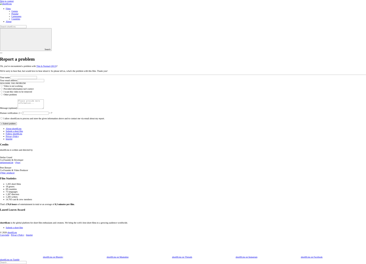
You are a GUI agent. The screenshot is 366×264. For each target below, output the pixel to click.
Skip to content (7, 1)
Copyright (4, 235)
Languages (16, 16)
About (8, 21)
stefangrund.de (6, 162)
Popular (14, 14)
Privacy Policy (12, 136)
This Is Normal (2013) (46, 66)
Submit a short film (14, 131)
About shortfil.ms (13, 128)
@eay (17, 162)
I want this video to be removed (18, 92)
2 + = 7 (35, 113)
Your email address (8, 80)
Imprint (9, 139)
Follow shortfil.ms (14, 134)
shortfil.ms (12, 232)
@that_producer (7, 173)
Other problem (10, 94)
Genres (14, 11)
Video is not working (13, 86)
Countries (15, 19)
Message (8, 108)
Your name (5, 77)
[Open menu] (1, 52)
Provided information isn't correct (19, 89)
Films (8, 8)
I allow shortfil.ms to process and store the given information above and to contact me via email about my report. (54, 118)
